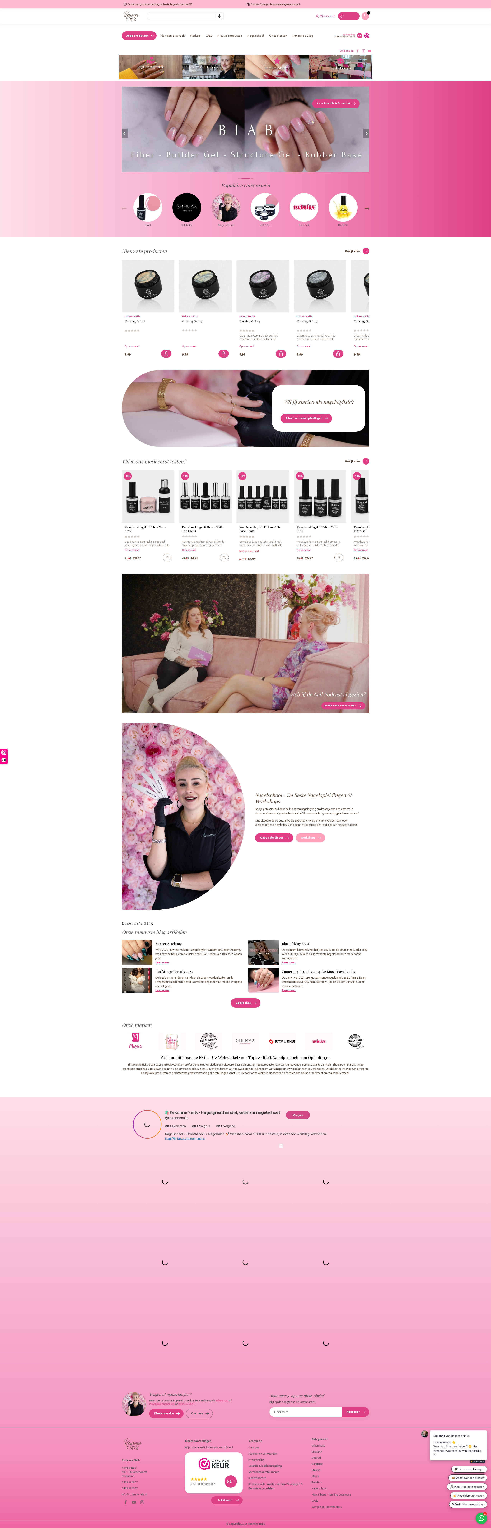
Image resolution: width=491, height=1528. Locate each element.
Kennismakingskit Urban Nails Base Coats (259, 529)
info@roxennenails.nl (162, 1403)
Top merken (214, 67)
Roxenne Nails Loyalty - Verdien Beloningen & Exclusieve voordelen (275, 1486)
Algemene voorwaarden (262, 1453)
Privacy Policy (256, 1459)
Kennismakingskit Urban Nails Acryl (145, 529)
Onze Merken (278, 35)
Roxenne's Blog (302, 35)
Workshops (308, 837)
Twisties (317, 1482)
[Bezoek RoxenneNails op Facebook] (357, 51)
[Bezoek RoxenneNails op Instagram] (363, 51)
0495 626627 (130, 1482)
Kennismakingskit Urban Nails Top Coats (202, 529)
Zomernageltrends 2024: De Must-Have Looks (318, 971)
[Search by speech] (219, 16)
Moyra (315, 1476)
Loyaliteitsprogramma (150, 67)
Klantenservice (164, 1413)
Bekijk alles (353, 251)
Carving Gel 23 (307, 321)
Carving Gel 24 (249, 321)
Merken (195, 35)
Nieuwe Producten (229, 35)
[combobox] (185, 16)
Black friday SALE (296, 943)
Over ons (197, 1413)
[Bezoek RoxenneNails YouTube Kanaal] (369, 51)
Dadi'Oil (316, 1457)
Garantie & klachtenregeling (265, 1465)
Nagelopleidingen (340, 68)
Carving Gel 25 (192, 321)
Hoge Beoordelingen (277, 68)
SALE (208, 35)
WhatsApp (222, 1400)
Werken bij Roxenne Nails (327, 1506)
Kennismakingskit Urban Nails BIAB (317, 529)
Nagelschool (255, 35)
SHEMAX (317, 1451)
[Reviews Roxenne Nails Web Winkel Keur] (365, 35)
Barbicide (317, 1463)
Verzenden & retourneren (263, 1471)
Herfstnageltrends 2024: (174, 971)
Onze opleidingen (271, 837)
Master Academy (168, 943)
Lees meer (162, 962)
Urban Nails (318, 1445)
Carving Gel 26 (135, 321)
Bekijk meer (230, 1501)
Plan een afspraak (172, 35)
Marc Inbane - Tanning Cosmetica (331, 1494)
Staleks (316, 1470)
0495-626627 (186, 1403)
